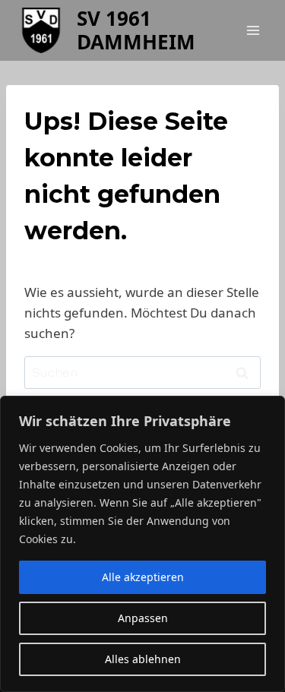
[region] (142, 544)
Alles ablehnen (143, 659)
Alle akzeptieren (143, 577)
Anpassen (143, 618)
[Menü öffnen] (253, 30)
